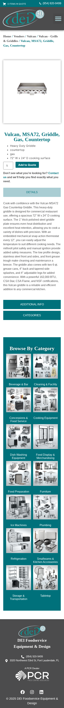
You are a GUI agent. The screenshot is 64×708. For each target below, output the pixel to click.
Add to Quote (27, 165)
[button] (58, 18)
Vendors (19, 36)
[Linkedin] (41, 692)
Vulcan (31, 36)
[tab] (32, 192)
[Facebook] (22, 692)
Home (7, 36)
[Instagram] (32, 692)
